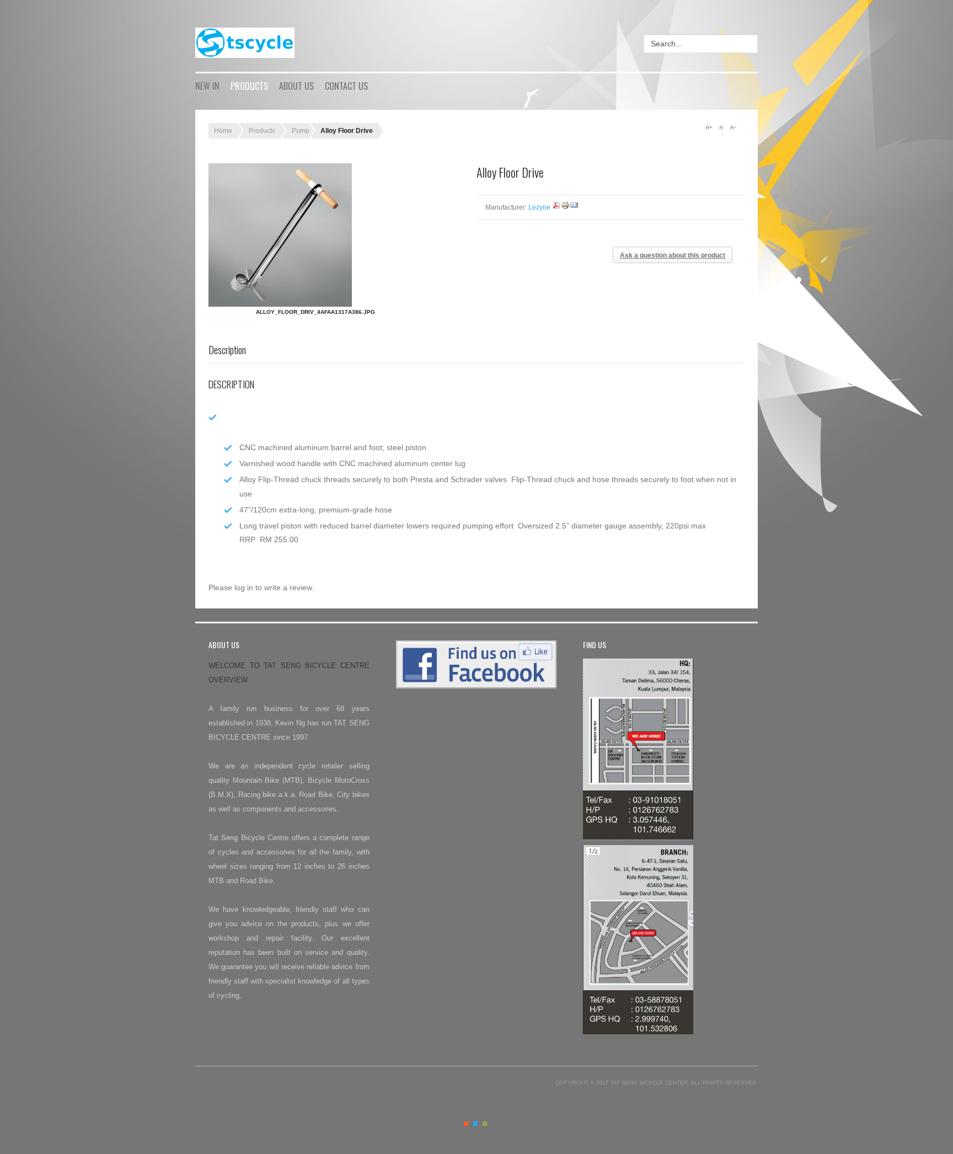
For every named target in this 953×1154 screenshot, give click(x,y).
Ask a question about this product (672, 255)
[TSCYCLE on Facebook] (476, 686)
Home (223, 131)
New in (207, 86)
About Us (296, 86)
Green (485, 1123)
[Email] (574, 207)
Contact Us (346, 86)
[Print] (565, 207)
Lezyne (539, 207)
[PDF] (556, 207)
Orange (466, 1123)
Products (249, 86)
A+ (709, 127)
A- (733, 127)
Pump (300, 131)
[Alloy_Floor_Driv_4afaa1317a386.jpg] (315, 235)
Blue (475, 1123)
